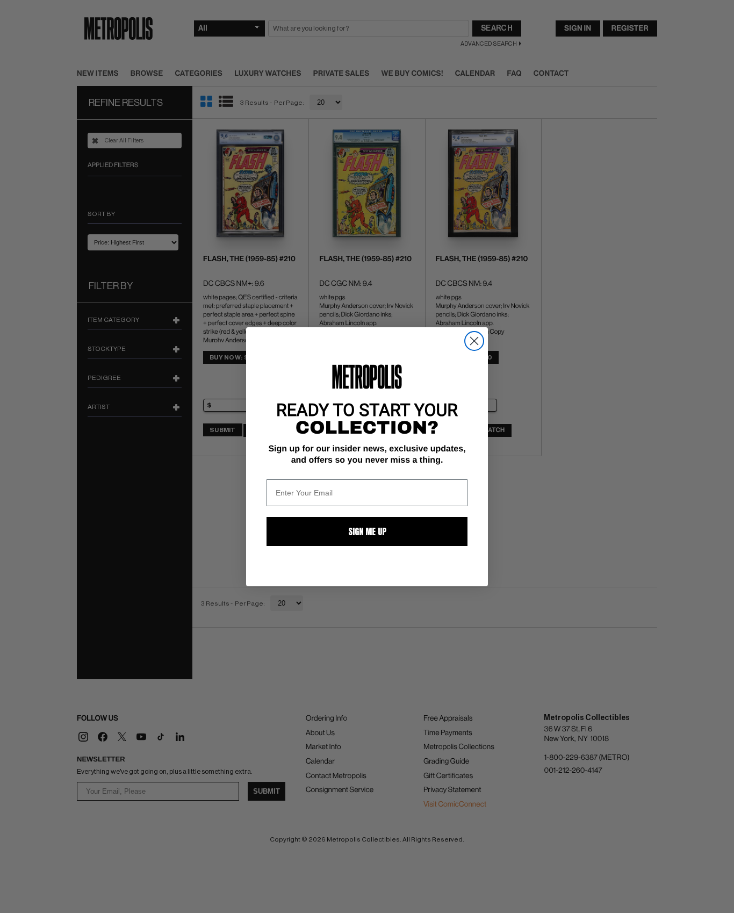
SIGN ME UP (367, 531)
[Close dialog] (474, 341)
